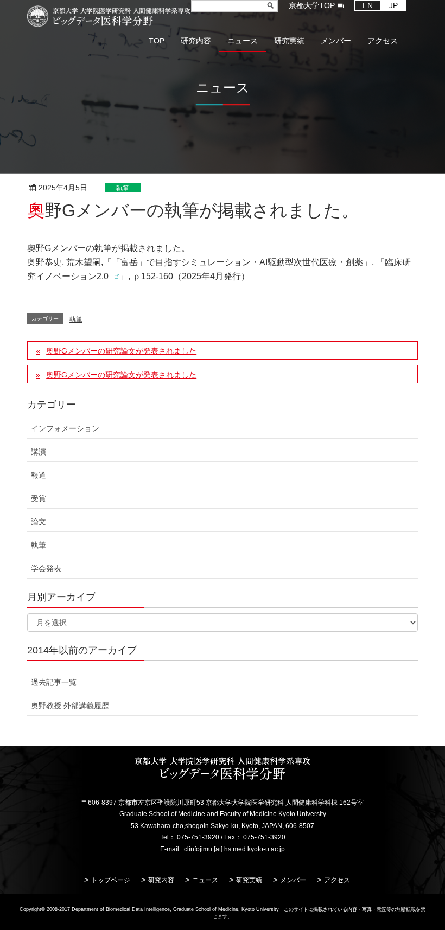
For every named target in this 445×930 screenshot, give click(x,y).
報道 (38, 475)
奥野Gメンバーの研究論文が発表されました (121, 351)
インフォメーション (65, 428)
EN (368, 5)
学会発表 (46, 568)
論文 (38, 521)
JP (393, 5)
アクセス (337, 880)
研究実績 (249, 880)
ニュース (205, 880)
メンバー (293, 880)
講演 (38, 451)
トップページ (110, 880)
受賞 (38, 498)
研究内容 (161, 880)
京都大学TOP (312, 5)
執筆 (122, 188)
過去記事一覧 (54, 682)
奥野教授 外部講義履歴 (70, 705)
